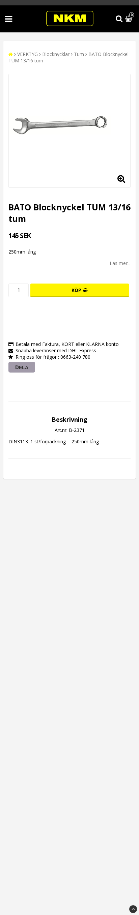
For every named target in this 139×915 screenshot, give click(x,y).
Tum (79, 54)
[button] (129, 19)
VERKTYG (27, 54)
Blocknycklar (56, 54)
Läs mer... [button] (120, 263)
